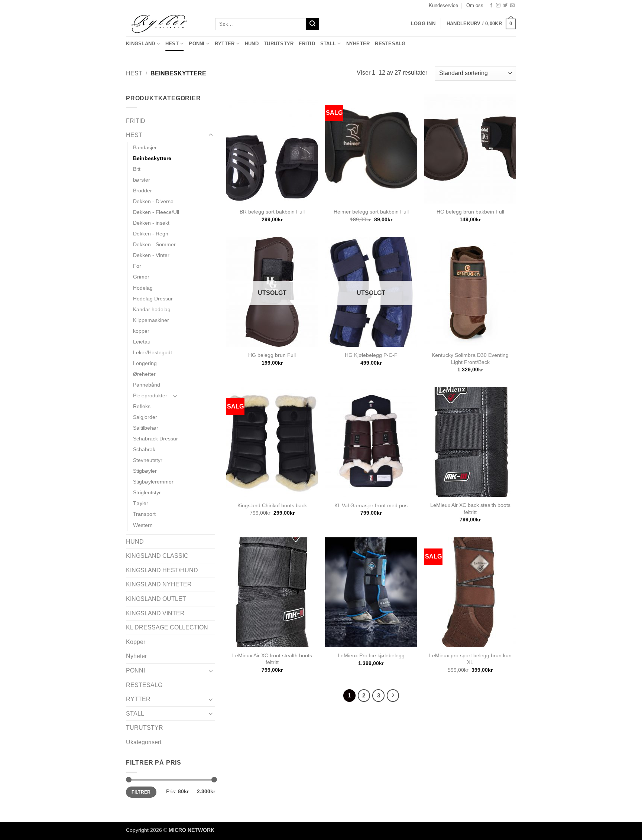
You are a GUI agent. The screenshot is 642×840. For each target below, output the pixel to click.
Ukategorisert (143, 742)
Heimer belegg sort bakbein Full (371, 212)
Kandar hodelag (152, 309)
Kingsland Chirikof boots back (272, 505)
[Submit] (312, 24)
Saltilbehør (145, 428)
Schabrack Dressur (155, 439)
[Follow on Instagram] (498, 5)
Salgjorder (145, 417)
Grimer (141, 277)
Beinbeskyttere (152, 158)
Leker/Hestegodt (152, 352)
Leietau (141, 342)
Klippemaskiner (151, 320)
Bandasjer (145, 147)
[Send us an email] (512, 5)
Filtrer (141, 792)
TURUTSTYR (279, 43)
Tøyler (140, 503)
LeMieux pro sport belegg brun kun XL (470, 658)
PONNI (196, 43)
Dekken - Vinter (151, 255)
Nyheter (358, 43)
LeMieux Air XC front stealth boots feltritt (272, 658)
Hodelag (143, 288)
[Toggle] (210, 135)
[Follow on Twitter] (505, 5)
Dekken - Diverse (153, 201)
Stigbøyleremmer (153, 482)
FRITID (307, 43)
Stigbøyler (145, 471)
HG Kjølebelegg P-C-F (371, 355)
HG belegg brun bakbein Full (470, 212)
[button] (481, 24)
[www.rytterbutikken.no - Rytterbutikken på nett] (165, 23)
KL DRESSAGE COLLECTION (167, 627)
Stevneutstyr (147, 460)
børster (141, 180)
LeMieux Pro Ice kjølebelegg (371, 655)
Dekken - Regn (150, 234)
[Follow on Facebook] (491, 5)
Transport (144, 514)
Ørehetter (144, 374)
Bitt (136, 169)
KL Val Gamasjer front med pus (371, 505)
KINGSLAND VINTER (155, 613)
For (137, 266)
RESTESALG (390, 43)
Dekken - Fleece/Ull (156, 212)
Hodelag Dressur (153, 299)
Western (143, 525)
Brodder (142, 190)
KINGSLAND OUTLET (156, 599)
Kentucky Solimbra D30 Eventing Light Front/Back (470, 358)
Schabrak (144, 449)
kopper (141, 331)
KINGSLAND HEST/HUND (162, 570)
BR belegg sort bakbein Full (272, 212)
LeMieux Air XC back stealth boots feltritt (470, 508)
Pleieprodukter (150, 395)
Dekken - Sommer (154, 244)
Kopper (135, 642)
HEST (172, 43)
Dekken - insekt (151, 223)
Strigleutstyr (147, 492)
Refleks (141, 406)
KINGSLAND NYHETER (159, 584)
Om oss (474, 5)
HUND (252, 43)
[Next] (393, 695)
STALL (328, 43)
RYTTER (225, 43)
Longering (145, 363)
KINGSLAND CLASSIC (157, 556)
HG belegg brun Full (272, 355)
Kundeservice (443, 5)
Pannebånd (146, 385)
